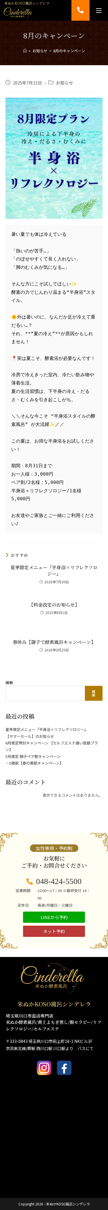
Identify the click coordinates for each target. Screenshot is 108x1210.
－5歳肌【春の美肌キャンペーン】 (34, 763)
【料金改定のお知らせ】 (54, 605)
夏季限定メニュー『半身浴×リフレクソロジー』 (54, 570)
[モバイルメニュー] (99, 10)
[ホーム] (25, 50)
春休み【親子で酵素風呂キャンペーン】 (54, 642)
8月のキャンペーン (69, 50)
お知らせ (64, 83)
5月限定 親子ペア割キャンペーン (32, 756)
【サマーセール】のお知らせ (29, 736)
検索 (9, 682)
